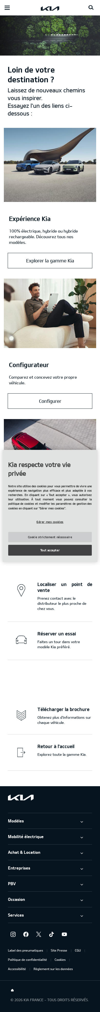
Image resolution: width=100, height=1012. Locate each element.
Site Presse (59, 950)
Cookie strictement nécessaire (50, 537)
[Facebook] (26, 934)
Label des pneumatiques (25, 950)
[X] (39, 934)
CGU (78, 950)
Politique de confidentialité (27, 959)
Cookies (60, 959)
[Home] (12, 990)
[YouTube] (64, 934)
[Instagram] (13, 934)
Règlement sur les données (53, 969)
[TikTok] (51, 934)
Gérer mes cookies (50, 521)
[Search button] (91, 7)
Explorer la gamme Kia (50, 260)
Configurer (50, 401)
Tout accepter (50, 550)
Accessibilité (17, 969)
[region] (50, 506)
